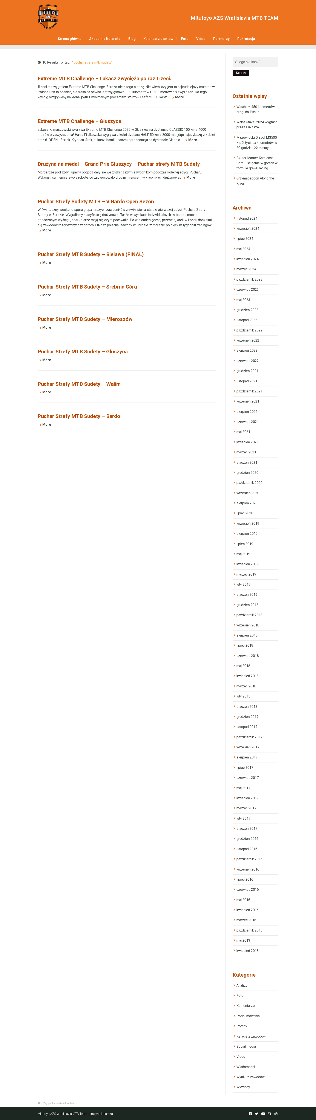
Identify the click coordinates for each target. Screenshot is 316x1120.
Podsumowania (248, 1016)
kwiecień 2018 (247, 676)
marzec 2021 (246, 452)
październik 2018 (249, 615)
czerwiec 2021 (247, 422)
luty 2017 (243, 818)
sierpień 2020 (247, 503)
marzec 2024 (246, 269)
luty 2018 (243, 696)
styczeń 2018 (246, 707)
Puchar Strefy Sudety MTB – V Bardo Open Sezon (96, 202)
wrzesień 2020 (247, 493)
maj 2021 (243, 432)
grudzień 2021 (247, 371)
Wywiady (243, 1087)
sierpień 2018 (247, 635)
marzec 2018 (246, 686)
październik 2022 (249, 330)
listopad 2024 (246, 218)
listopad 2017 (246, 727)
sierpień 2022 (247, 350)
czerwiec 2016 (247, 889)
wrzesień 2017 (247, 747)
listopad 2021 (246, 381)
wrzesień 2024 (247, 228)
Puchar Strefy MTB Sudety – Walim (79, 384)
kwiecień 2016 (247, 910)
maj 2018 (243, 666)
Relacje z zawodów (251, 1036)
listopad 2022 (246, 320)
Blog (132, 39)
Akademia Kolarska (105, 39)
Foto (185, 39)
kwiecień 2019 (247, 564)
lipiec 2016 (244, 879)
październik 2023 (249, 279)
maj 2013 (243, 940)
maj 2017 (243, 788)
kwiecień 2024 (247, 259)
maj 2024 (243, 249)
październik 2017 (249, 737)
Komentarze (245, 1006)
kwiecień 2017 (247, 798)
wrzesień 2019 (247, 523)
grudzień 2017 (247, 717)
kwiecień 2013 (247, 951)
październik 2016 (249, 859)
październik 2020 (249, 483)
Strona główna (69, 39)
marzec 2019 (246, 574)
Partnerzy (221, 39)
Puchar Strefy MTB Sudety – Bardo (79, 416)
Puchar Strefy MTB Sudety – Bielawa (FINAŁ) (91, 254)
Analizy (241, 985)
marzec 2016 (246, 920)
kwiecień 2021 (247, 442)
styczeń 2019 (246, 595)
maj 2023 (243, 300)
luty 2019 (243, 584)
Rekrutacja (246, 39)
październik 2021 (249, 391)
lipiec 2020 (244, 513)
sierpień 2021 (247, 412)
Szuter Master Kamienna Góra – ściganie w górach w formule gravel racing (257, 163)
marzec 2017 (246, 808)
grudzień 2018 (247, 605)
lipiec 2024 (244, 239)
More (179, 97)
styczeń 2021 (246, 462)
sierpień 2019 (247, 534)
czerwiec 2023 (247, 289)
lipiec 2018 (244, 645)
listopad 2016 (246, 849)
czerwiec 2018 (247, 656)
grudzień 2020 (247, 473)
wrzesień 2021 (247, 401)
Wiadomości (245, 1067)
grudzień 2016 (247, 839)
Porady (241, 1026)
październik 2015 (249, 930)
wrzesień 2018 (247, 625)
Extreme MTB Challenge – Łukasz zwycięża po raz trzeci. (104, 79)
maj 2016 (243, 900)
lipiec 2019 (244, 544)
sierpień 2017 (247, 757)
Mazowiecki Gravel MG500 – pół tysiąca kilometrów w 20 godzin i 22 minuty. (256, 142)
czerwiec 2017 (247, 778)
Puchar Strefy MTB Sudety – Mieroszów (85, 319)
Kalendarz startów (158, 39)
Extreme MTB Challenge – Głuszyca (79, 121)
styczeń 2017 (246, 829)
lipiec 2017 (244, 768)
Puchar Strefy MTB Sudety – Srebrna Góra (87, 287)
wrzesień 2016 (247, 869)
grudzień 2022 (247, 310)
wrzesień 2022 (247, 340)
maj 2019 (243, 554)
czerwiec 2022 (247, 361)
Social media (246, 1046)
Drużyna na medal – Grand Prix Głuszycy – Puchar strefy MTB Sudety (119, 164)
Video (201, 39)
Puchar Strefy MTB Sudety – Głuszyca (83, 352)
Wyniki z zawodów (250, 1077)
